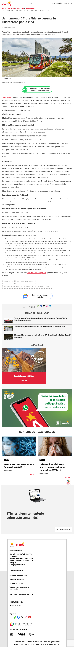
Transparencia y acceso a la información (19, 588)
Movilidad (20, 9)
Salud (7, 460)
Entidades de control (17, 579)
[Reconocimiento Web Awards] (32, 634)
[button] (37, 307)
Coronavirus (8, 282)
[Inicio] (6, 3)
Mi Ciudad (11, 9)
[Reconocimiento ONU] (11, 634)
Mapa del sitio (20, 642)
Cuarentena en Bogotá (25, 282)
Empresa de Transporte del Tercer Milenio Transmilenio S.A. (27, 287)
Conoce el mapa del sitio (18, 576)
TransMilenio (30, 9)
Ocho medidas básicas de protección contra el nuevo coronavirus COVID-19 (52, 467)
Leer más (31, 475)
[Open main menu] (31, 3)
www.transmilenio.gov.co (36, 273)
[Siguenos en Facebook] (14, 617)
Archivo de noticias (16, 583)
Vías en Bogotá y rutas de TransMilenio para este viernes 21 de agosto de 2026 (39, 326)
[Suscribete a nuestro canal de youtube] (29, 617)
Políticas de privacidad (34, 642)
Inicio (4, 9)
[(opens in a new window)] (46, 307)
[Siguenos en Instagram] (25, 617)
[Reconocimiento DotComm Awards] (21, 634)
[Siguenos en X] (22, 617)
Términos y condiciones (52, 642)
